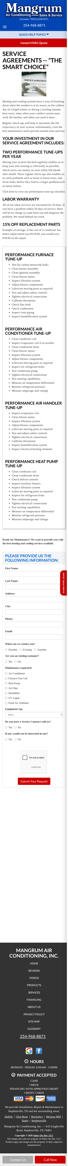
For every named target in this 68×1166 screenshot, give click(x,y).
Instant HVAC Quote (63, 583)
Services (34, 992)
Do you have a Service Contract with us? (28, 721)
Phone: (9, 618)
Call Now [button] (50, 1160)
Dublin (9, 1116)
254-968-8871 (33, 1036)
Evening (27, 649)
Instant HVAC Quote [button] (34, 43)
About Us (34, 1006)
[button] (34, 781)
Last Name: (11, 581)
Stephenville (39, 1120)
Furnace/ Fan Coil (17, 678)
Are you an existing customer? (22, 656)
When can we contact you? (20, 644)
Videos (34, 977)
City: (8, 606)
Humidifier (14, 693)
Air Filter (13, 688)
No (19, 661)
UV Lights (14, 698)
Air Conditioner (16, 673)
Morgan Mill (53, 1116)
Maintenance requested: (18, 667)
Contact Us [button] (18, 1160)
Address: (10, 593)
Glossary (34, 1028)
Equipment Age (14, 709)
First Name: (11, 568)
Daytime (12, 649)
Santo (25, 1120)
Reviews (34, 970)
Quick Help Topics (32, 34)
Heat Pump (14, 683)
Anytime (41, 649)
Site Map (34, 1021)
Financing (34, 999)
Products (34, 985)
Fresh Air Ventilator (18, 703)
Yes (10, 661)
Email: (9, 631)
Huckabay (37, 1116)
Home (34, 963)
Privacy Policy (34, 1014)
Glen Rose (22, 1116)
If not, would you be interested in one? (26, 733)
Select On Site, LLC (43, 1135)
